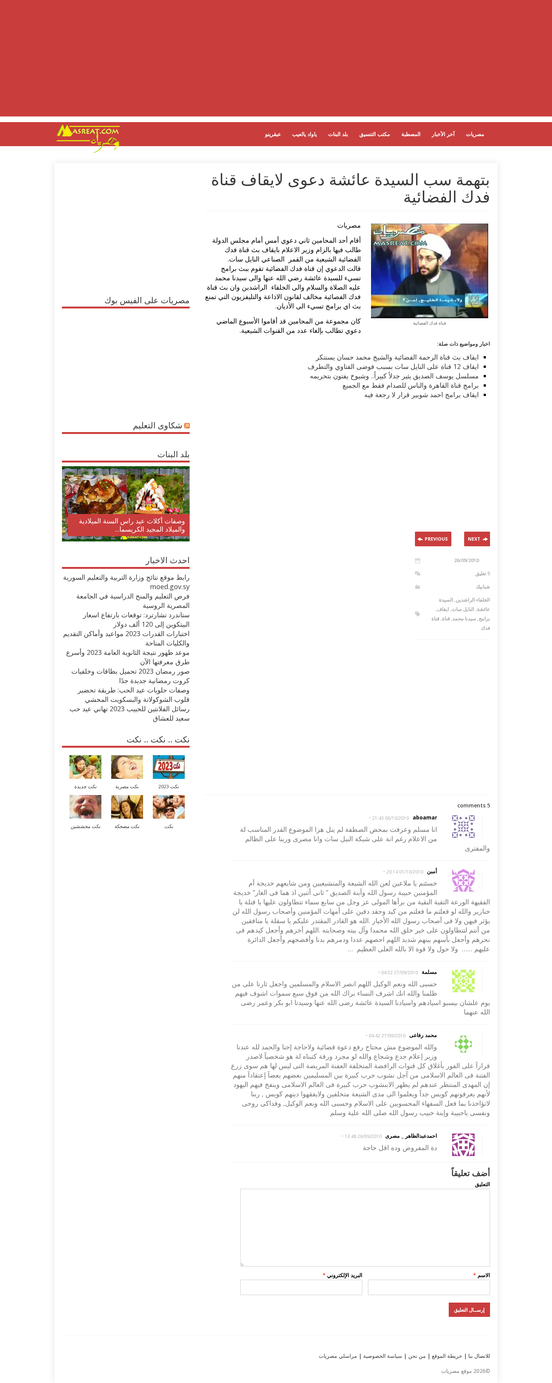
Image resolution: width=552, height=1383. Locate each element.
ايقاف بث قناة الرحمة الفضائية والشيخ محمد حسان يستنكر (397, 356)
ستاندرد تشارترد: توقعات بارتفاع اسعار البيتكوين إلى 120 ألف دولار (136, 619)
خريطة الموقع (446, 1355)
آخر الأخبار (443, 134)
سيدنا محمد (464, 618)
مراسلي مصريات (338, 1355)
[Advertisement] (276, 63)
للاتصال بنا (479, 1355)
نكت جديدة (85, 786)
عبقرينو (273, 134)
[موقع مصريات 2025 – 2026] (88, 151)
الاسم (481, 1275)
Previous (436, 539)
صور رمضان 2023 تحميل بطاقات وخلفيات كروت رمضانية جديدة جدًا (130, 676)
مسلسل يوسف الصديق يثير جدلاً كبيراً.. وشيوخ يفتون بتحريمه (394, 375)
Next (474, 539)
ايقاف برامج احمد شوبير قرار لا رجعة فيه (421, 394)
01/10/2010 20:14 (404, 872)
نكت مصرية (127, 786)
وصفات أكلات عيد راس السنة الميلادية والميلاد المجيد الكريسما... (132, 525)
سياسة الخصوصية (382, 1355)
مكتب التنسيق (374, 134)
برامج (484, 618)
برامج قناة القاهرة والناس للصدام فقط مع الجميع (410, 385)
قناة (446, 618)
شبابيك (483, 586)
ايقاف (443, 609)
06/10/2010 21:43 (390, 818)
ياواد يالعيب (304, 134)
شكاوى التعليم (157, 425)
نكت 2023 (168, 786)
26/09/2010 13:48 (363, 1136)
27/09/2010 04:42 (387, 1035)
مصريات (475, 134)
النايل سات (463, 609)
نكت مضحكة (127, 826)
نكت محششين (86, 826)
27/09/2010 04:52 (399, 972)
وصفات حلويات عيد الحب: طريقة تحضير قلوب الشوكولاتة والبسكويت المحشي (134, 694)
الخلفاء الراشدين (473, 599)
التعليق (482, 1184)
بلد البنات (338, 134)
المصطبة (411, 134)
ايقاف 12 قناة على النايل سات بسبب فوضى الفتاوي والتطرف (393, 366)
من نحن (416, 1355)
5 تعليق (482, 573)
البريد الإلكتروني (342, 1275)
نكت (168, 826)
